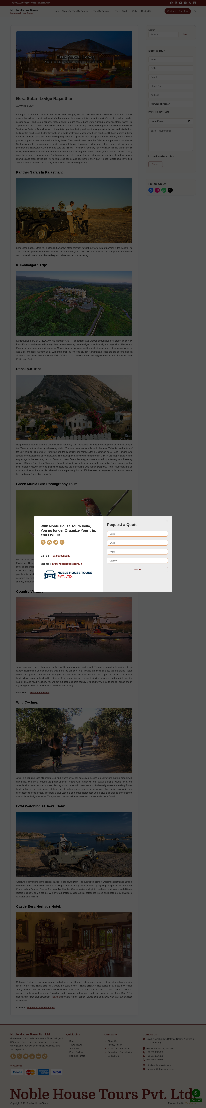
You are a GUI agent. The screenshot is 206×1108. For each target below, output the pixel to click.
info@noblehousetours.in (66, 563)
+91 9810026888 (60, 555)
